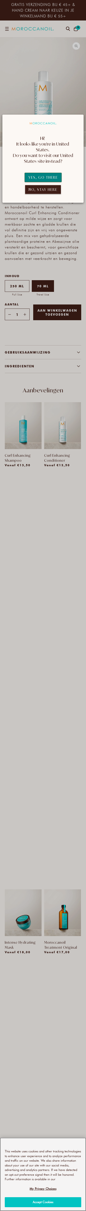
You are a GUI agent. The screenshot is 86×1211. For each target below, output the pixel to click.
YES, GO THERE (43, 177)
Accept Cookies (43, 1202)
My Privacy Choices (43, 1188)
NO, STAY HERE (43, 189)
